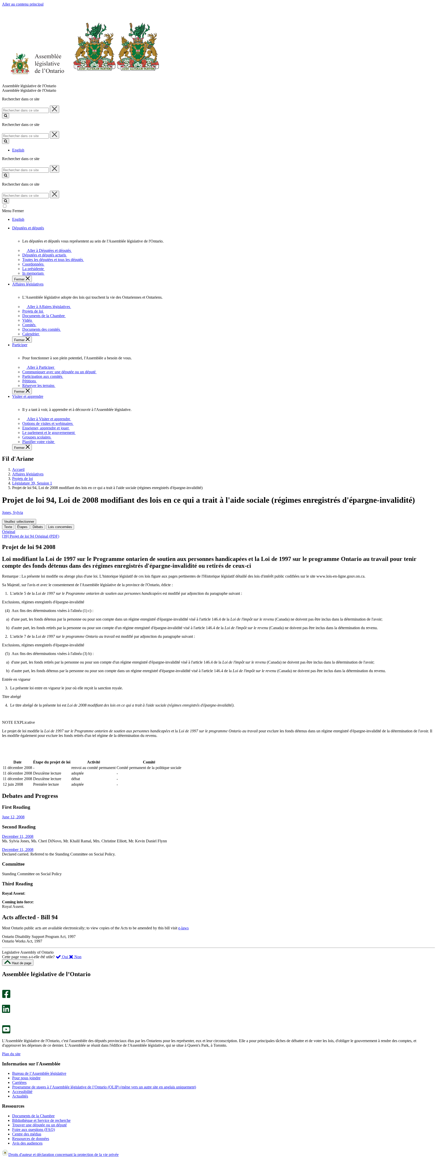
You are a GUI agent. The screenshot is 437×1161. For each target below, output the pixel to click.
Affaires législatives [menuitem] (27, 284)
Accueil (18, 469)
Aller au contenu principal (22, 4)
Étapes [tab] (22, 527)
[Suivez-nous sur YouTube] (6, 1032)
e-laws (183, 928)
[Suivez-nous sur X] (4, 1002)
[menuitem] (48, 250)
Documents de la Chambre (33, 1116)
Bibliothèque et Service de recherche (41, 1120)
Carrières (19, 1082)
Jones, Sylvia (12, 512)
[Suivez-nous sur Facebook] (6, 997)
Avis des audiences (27, 1143)
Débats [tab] (38, 527)
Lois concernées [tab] (60, 527)
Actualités (20, 1096)
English (18, 150)
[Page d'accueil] (81, 81)
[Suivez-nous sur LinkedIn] (6, 1012)
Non (77, 957)
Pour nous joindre (26, 1078)
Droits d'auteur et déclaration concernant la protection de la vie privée (63, 1154)
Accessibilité (22, 1091)
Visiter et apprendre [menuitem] (27, 396)
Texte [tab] (8, 527)
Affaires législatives (27, 474)
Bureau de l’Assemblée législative (39, 1073)
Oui (65, 957)
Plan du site (11, 1054)
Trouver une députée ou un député (39, 1125)
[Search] (5, 115)
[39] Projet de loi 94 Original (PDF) (30, 536)
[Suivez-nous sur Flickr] (5, 1023)
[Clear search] (54, 109)
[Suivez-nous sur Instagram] (5, 987)
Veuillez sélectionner (19, 521)
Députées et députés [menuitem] (28, 228)
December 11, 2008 (17, 836)
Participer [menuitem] (19, 345)
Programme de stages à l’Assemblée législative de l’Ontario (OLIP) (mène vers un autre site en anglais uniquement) (104, 1087)
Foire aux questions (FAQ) (33, 1129)
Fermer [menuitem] (20, 279)
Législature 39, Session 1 (32, 483)
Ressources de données (30, 1138)
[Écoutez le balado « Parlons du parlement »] (4, 1018)
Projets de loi (22, 478)
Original (8, 532)
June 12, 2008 (13, 817)
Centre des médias (26, 1134)
